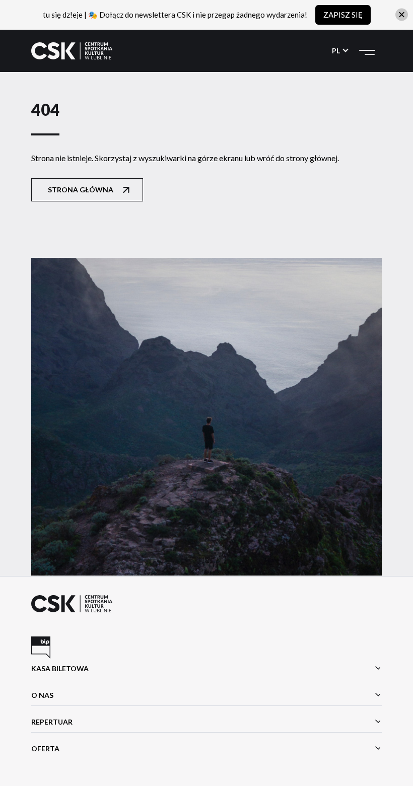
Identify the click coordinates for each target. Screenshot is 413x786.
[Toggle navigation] (367, 50)
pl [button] (336, 50)
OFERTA (45, 748)
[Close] (401, 15)
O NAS (42, 695)
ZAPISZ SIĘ (343, 14)
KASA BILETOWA (60, 668)
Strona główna (80, 189)
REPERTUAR (52, 722)
